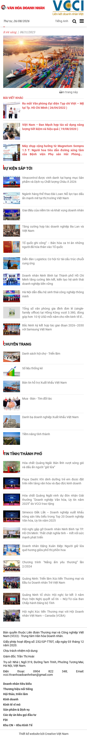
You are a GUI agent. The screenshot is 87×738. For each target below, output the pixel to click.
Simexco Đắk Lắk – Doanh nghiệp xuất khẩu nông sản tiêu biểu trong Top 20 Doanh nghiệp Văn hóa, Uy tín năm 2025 (53, 516)
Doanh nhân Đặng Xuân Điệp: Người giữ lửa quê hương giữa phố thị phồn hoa (53, 548)
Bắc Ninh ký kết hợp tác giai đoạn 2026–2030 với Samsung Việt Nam (53, 327)
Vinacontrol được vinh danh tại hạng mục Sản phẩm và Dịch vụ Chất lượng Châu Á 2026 (53, 180)
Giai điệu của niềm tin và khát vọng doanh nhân (53, 210)
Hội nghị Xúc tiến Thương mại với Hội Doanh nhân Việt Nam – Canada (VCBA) (53, 613)
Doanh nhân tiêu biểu (17, 683)
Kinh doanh (10, 699)
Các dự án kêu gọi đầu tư (19, 715)
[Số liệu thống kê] (11, 371)
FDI (5, 720)
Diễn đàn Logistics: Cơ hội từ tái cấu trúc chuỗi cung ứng (53, 261)
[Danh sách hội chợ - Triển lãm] (11, 357)
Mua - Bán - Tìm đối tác (37, 398)
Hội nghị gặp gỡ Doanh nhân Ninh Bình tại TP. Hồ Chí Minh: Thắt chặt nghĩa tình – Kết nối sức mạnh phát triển (53, 533)
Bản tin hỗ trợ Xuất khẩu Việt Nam (44, 382)
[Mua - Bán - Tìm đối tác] (11, 404)
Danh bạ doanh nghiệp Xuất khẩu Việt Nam (50, 417)
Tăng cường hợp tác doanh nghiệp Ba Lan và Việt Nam (53, 228)
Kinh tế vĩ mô (11, 704)
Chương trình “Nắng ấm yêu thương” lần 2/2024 (53, 564)
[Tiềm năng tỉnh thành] (11, 438)
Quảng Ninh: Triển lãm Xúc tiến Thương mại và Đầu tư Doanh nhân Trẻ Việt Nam (53, 580)
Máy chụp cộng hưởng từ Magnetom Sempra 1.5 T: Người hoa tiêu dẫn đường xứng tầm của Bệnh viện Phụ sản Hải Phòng (53, 150)
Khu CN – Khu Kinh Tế (18, 725)
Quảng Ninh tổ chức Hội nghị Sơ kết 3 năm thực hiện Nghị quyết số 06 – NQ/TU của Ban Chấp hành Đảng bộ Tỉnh (53, 599)
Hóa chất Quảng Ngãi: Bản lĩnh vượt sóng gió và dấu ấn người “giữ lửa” (53, 465)
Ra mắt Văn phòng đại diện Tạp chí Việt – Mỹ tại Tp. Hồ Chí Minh (53, 105)
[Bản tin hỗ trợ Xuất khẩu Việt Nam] (11, 386)
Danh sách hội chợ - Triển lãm (41, 353)
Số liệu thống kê (32, 368)
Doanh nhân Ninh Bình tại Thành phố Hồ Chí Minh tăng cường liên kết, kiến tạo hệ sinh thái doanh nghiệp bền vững (53, 279)
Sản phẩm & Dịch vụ (16, 709)
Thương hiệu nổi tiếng (18, 689)
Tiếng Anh (61, 21)
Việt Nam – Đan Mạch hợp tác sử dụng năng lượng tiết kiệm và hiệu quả (53, 127)
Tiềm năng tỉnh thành (36, 434)
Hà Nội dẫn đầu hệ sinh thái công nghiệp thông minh (53, 294)
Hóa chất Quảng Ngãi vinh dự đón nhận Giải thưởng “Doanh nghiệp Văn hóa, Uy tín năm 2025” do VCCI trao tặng (53, 499)
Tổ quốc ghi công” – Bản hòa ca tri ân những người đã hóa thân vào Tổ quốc (53, 245)
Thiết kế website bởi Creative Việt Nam (43, 733)
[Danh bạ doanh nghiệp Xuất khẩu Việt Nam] (11, 421)
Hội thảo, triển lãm (15, 694)
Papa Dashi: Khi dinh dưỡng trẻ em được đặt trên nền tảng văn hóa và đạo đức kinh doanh (53, 481)
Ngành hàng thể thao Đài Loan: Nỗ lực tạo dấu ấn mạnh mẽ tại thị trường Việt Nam (53, 196)
